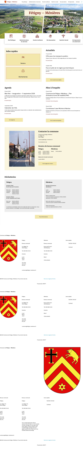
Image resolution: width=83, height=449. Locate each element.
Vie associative (63, 1)
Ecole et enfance (46, 1)
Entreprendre (71, 1)
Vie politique (24, 1)
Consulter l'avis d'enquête (52, 101)
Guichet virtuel (72, 243)
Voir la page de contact (47, 163)
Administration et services (35, 1)
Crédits (53, 278)
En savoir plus (49, 60)
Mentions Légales (48, 278)
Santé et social (54, 1)
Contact (78, 1)
